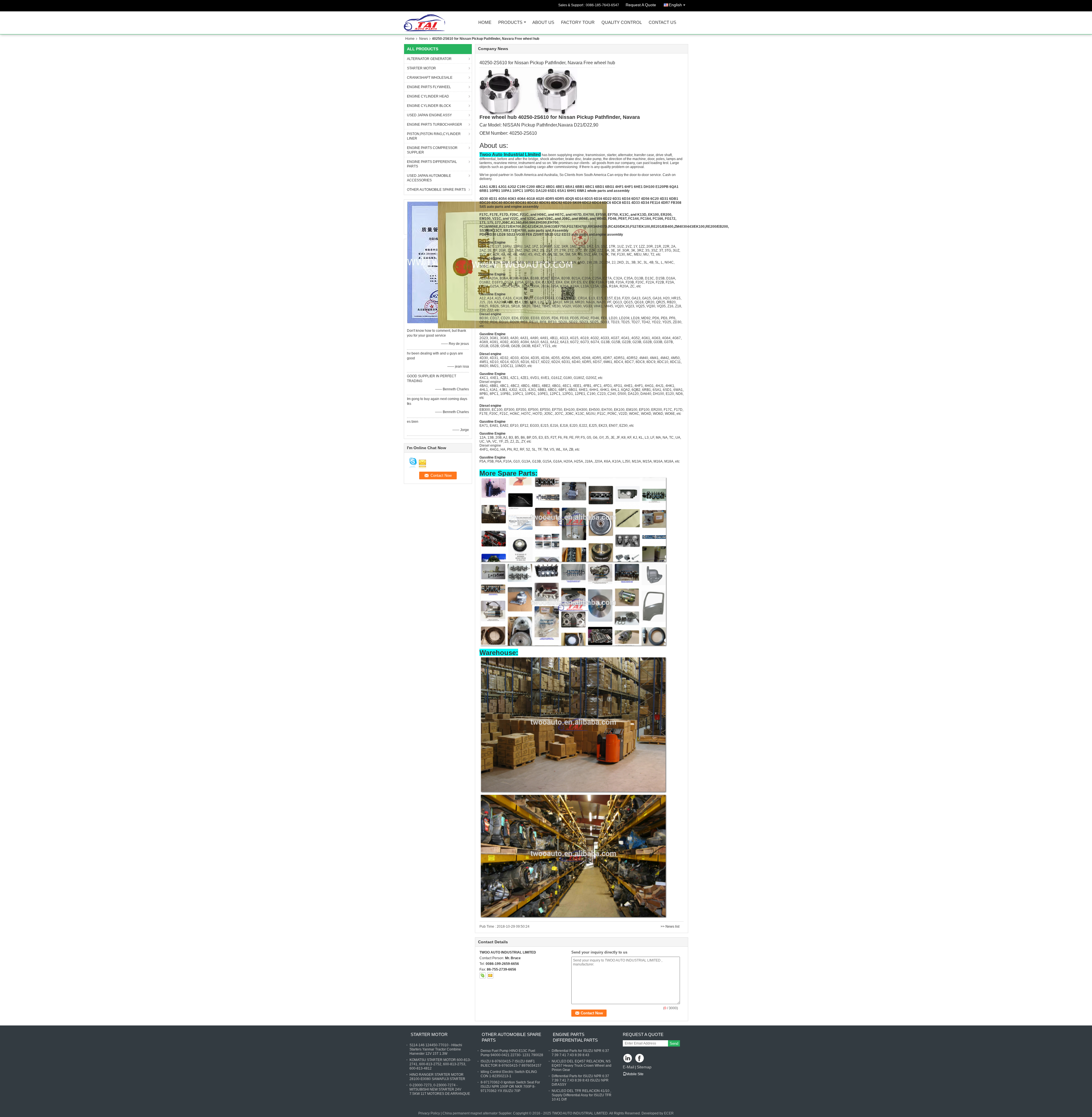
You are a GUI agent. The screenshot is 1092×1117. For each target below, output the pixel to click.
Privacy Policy (429, 1113)
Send (674, 1043)
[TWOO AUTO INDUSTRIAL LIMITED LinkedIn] (628, 1059)
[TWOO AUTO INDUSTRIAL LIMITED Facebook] (640, 1059)
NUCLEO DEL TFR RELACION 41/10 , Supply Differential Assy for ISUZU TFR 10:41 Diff (581, 1095)
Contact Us (662, 22)
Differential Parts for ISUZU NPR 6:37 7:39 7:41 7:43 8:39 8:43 (580, 1053)
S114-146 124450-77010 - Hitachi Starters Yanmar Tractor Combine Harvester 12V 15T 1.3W (436, 1049)
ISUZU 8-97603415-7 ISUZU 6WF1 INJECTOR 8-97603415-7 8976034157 (511, 1063)
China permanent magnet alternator (470, 1113)
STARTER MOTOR (421, 68)
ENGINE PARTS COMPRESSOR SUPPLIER (432, 150)
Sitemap (644, 1067)
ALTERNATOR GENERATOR (429, 59)
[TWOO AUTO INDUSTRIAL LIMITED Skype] (482, 975)
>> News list (670, 927)
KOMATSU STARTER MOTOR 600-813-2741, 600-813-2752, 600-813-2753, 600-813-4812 (440, 1064)
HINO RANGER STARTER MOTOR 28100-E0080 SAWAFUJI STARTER (437, 1077)
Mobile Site (635, 1074)
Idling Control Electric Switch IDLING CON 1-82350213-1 (509, 1074)
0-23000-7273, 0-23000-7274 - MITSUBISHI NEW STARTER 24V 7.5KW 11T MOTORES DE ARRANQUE (440, 1089)
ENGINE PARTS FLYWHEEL (429, 87)
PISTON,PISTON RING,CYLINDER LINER (434, 136)
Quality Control (621, 22)
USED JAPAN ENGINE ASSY (429, 115)
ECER (669, 1113)
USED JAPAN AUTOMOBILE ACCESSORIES (429, 178)
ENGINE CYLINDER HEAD (428, 96)
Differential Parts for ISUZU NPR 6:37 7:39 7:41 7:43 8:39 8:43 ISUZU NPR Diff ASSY (580, 1080)
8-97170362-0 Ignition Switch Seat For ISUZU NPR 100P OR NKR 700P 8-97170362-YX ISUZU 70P (510, 1086)
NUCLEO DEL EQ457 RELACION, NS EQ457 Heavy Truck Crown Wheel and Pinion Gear (581, 1065)
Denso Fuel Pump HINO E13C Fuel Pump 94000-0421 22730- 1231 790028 (512, 1053)
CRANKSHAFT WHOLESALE (429, 78)
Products (510, 22)
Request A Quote (641, 5)
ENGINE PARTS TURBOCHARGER (434, 125)
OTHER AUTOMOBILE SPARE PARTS (436, 190)
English (675, 5)
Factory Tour (578, 22)
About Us (543, 22)
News (423, 39)
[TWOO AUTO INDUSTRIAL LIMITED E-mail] (490, 975)
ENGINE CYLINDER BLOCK (429, 106)
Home (484, 22)
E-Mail (628, 1067)
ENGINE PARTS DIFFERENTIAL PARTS (432, 164)
